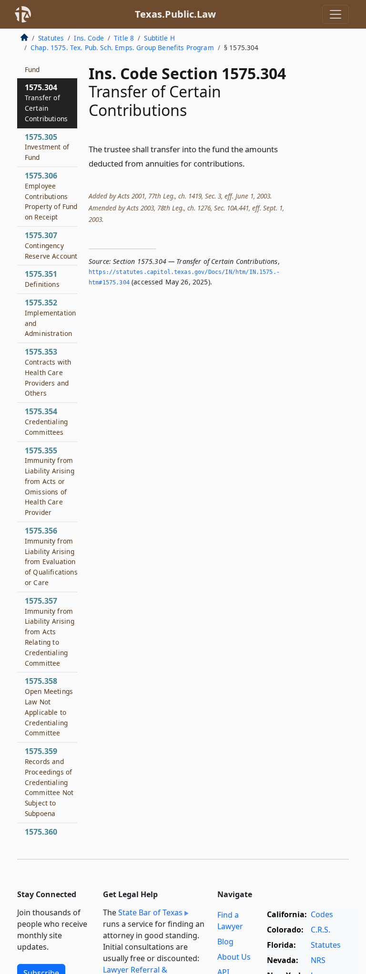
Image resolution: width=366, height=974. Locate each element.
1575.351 (42, 279)
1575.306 (51, 195)
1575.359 (49, 782)
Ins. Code (88, 37)
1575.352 (50, 317)
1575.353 (48, 372)
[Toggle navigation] (335, 14)
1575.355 (49, 481)
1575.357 (49, 632)
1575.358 (49, 706)
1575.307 (51, 245)
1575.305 (47, 147)
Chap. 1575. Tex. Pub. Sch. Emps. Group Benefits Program (122, 47)
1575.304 (46, 102)
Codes (322, 914)
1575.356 (51, 556)
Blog (225, 941)
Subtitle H (159, 37)
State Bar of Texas (150, 912)
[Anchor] (250, 163)
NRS (318, 960)
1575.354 (46, 421)
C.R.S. (320, 929)
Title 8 (124, 37)
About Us (234, 957)
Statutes (51, 37)
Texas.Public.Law (175, 14)
